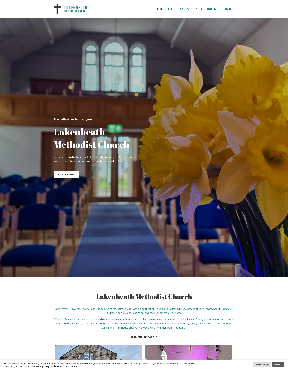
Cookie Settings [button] (262, 364)
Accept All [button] (278, 364)
